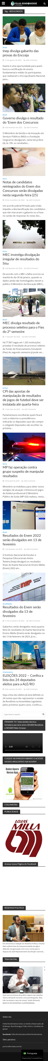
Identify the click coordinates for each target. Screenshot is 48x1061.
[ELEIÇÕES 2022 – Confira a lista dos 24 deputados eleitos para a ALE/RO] (24, 654)
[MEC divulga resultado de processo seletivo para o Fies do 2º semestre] (24, 302)
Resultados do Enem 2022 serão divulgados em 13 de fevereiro (22, 540)
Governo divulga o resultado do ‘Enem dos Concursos (23, 120)
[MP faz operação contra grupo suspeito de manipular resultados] (24, 446)
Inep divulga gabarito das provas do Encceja (21, 53)
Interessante (8, 672)
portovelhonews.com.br (12, 1046)
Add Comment (31, 60)
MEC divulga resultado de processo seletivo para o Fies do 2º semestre (23, 327)
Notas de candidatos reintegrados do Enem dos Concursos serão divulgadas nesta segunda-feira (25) (23, 189)
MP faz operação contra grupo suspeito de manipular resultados (23, 472)
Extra (5, 179)
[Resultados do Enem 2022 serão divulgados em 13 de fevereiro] (24, 514)
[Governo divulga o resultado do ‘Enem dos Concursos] (24, 97)
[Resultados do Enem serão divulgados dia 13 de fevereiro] (24, 586)
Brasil (5, 48)
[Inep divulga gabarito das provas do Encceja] (24, 30)
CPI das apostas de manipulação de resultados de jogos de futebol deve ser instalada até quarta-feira (23, 398)
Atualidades (7, 604)
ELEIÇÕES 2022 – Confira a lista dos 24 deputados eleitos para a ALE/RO (23, 680)
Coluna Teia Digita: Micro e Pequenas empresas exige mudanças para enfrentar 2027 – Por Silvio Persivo (44, 968)
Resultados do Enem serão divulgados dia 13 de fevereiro (22, 612)
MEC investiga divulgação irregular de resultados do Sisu (21, 259)
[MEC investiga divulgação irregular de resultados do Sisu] (24, 234)
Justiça (5, 388)
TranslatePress (36, 1058)
